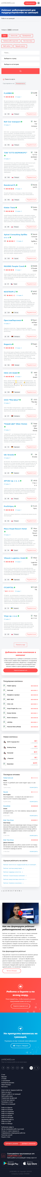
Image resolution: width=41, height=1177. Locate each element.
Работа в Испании (7, 1117)
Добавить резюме (12, 1143)
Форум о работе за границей (10, 1094)
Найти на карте (6, 1092)
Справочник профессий (9, 1098)
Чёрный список (20, 46)
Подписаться (31, 114)
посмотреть (34, 787)
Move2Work (6, 806)
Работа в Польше (7, 1109)
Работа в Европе (6, 1107)
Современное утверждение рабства (13, 1133)
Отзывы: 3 (18, 189)
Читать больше (12, 971)
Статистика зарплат (8, 1100)
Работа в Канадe (6, 1123)
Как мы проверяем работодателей (12, 1129)
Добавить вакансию (29, 1143)
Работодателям (30, 3)
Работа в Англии (6, 1115)
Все (4, 35)
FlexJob (5, 792)
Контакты (4, 1086)
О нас (3, 1074)
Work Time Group (8, 820)
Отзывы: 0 (7, 125)
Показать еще (20, 644)
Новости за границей (8, 1104)
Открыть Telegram (21, 1045)
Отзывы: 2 (18, 211)
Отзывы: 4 (19, 241)
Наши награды (6, 1084)
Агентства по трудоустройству (11, 1090)
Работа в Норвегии (7, 1113)
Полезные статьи (7, 1102)
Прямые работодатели (10, 41)
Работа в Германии (7, 1111)
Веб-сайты (6, 46)
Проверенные (26, 35)
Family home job (8, 778)
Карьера (4, 1076)
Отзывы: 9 (19, 295)
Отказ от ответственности (10, 1131)
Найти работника (7, 1096)
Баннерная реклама (7, 1082)
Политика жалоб (6, 1135)
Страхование (5, 1080)
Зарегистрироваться (20, 670)
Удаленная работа (7, 1119)
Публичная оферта (7, 1127)
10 (19, 891)
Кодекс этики (5, 1137)
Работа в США (6, 1121)
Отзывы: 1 (18, 97)
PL (38, 1068)
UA (34, 1068)
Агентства (14, 35)
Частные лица (27, 41)
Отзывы (3, 1078)
